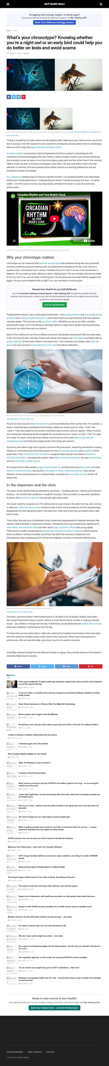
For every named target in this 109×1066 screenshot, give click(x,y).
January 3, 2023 (26, 811)
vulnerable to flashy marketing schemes (63, 470)
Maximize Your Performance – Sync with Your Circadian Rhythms (35, 847)
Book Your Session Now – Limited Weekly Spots (54, 1007)
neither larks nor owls (92, 623)
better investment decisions (67, 457)
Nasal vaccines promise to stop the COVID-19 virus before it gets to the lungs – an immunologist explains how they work (58, 784)
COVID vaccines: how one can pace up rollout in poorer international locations (40, 838)
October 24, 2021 (26, 961)
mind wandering (42, 423)
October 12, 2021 (26, 820)
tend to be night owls (30, 497)
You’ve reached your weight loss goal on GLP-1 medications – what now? (49, 967)
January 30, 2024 (26, 984)
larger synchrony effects (64, 527)
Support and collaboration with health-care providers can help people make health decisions (57, 896)
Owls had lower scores (29, 507)
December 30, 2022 (27, 889)
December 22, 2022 (27, 952)
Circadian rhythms (15, 153)
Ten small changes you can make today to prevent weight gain (44, 816)
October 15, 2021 (26, 800)
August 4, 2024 (25, 870)
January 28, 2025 (15, 738)
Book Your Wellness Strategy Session (54, 22)
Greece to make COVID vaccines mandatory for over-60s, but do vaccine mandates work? (55, 906)
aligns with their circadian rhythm (46, 147)
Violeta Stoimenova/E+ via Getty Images (19, 612)
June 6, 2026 (24, 929)
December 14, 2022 (27, 789)
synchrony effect (50, 321)
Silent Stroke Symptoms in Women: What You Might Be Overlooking (47, 704)
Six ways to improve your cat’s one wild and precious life (42, 925)
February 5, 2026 (26, 971)
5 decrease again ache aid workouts (33, 743)
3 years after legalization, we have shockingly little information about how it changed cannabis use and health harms (59, 795)
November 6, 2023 (14, 53)
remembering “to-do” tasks (44, 344)
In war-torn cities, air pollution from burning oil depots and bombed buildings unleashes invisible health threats (59, 693)
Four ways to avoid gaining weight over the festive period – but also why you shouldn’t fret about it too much (59, 947)
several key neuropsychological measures (63, 530)
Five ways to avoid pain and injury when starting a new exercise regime (48, 886)
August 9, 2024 (14, 850)
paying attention (72, 314)
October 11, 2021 (26, 718)
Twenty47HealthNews (15, 1052)
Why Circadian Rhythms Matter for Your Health (27, 754)
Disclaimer (50, 1052)
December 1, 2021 (26, 910)
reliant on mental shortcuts (19, 470)
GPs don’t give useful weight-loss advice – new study (41, 936)
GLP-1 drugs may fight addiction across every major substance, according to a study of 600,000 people (58, 856)
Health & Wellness (35, 1052)
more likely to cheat (78, 474)
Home (9, 30)
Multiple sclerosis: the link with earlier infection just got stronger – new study (40, 916)
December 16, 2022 (27, 939)
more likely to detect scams (27, 461)
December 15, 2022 (27, 687)
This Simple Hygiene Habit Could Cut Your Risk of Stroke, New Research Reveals (41, 877)
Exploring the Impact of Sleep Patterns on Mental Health (42, 867)
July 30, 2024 (14, 757)
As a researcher (14, 176)
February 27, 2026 (26, 707)
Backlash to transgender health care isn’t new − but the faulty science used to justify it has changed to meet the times (60, 979)
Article (15, 30)
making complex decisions (32, 317)
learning (89, 314)
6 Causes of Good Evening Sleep (32, 773)
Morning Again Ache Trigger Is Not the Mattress (38, 714)
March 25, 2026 (25, 698)
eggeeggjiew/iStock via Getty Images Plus (20, 419)
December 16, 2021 (27, 900)
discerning (64, 450)
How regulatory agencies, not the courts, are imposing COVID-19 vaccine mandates (53, 957)
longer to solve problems (48, 467)
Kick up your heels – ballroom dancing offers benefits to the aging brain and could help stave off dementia (58, 806)
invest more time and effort (35, 454)
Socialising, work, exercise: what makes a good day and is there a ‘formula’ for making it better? (58, 724)
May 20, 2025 (24, 833)
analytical (87, 450)
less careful (85, 467)
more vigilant (79, 337)
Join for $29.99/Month (55, 304)
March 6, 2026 (25, 861)
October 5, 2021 (15, 842)
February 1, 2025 (15, 880)
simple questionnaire (51, 263)
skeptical (74, 450)
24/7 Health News (54, 4)
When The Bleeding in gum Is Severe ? (35, 762)
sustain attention (14, 341)
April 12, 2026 (25, 728)
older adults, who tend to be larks (22, 527)
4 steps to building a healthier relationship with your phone (32, 734)
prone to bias (95, 457)
